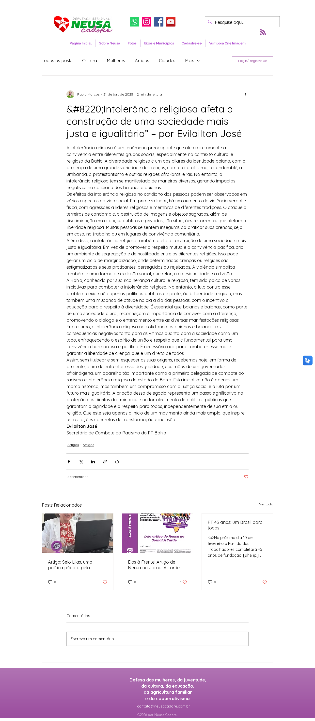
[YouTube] (170, 22)
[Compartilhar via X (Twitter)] (81, 461)
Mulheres (116, 60)
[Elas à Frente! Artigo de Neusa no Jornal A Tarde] (157, 533)
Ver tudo (266, 504)
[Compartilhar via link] (105, 461)
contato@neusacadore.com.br (163, 706)
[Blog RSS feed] (263, 32)
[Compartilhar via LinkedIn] (93, 461)
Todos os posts (57, 60)
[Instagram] (146, 22)
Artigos (142, 60)
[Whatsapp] (134, 22)
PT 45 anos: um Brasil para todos (235, 525)
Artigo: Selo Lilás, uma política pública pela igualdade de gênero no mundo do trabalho (72, 564)
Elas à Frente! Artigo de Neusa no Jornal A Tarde (154, 564)
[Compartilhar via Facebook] (68, 461)
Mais (189, 60)
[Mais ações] (246, 94)
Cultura (89, 60)
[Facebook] (158, 22)
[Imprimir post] (117, 461)
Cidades (167, 60)
